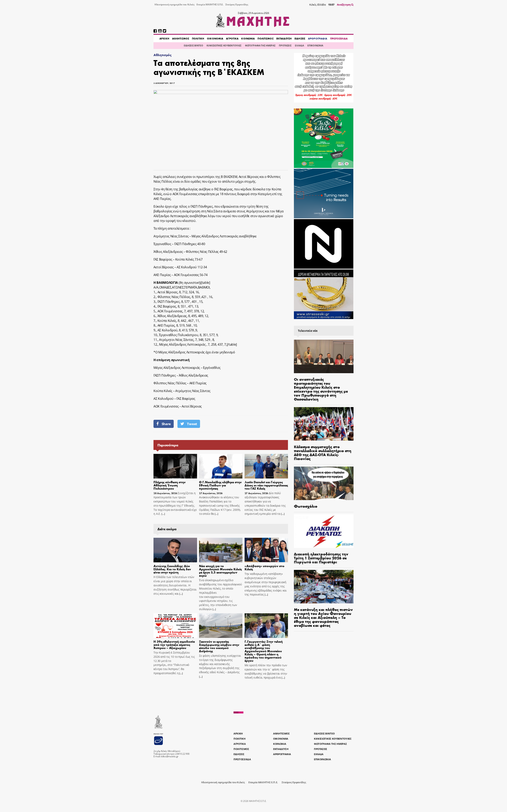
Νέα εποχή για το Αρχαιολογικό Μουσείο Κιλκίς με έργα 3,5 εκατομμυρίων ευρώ (220, 570)
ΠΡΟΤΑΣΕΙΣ (285, 45)
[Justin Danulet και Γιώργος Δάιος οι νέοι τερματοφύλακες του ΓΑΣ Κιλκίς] (266, 466)
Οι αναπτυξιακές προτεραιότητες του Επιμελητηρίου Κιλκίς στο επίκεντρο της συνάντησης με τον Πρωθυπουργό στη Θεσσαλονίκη (321, 389)
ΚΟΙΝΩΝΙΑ (248, 38)
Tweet (192, 424)
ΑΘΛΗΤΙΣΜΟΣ (180, 38)
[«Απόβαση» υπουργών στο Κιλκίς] (266, 550)
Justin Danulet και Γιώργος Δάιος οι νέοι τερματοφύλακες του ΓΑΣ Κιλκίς (266, 485)
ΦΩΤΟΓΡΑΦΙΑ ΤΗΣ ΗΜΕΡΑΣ (260, 45)
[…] (163, 514)
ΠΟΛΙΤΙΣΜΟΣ (265, 38)
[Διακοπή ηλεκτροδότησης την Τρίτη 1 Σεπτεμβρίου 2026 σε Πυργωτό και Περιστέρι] (324, 531)
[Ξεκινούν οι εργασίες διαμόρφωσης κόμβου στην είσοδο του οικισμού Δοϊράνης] (221, 625)
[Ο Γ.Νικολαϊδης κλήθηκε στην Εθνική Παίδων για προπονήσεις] (221, 466)
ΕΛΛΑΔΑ (299, 45)
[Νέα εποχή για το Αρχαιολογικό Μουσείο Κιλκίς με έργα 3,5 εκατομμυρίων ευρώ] (221, 550)
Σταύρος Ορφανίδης (236, 4)
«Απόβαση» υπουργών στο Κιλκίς (264, 567)
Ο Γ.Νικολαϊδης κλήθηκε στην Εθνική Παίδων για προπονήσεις (220, 485)
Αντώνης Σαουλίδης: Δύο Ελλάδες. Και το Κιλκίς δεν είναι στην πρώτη (172, 569)
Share (166, 424)
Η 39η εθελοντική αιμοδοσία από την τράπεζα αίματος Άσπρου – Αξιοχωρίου (174, 644)
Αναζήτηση (344, 4)
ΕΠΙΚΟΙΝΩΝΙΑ (315, 45)
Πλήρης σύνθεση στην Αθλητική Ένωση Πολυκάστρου (169, 485)
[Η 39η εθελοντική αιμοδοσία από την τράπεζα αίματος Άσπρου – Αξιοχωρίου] (175, 625)
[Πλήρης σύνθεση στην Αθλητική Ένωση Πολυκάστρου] (175, 466)
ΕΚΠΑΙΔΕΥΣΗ (284, 38)
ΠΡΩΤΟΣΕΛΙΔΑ (339, 38)
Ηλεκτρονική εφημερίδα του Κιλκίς (174, 4)
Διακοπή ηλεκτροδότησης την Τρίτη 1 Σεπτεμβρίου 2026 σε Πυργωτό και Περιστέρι (321, 557)
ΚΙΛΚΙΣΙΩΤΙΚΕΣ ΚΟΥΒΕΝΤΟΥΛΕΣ (224, 45)
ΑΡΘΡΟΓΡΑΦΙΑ (317, 38)
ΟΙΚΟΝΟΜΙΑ (215, 38)
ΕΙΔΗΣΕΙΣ (299, 38)
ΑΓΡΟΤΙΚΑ (232, 38)
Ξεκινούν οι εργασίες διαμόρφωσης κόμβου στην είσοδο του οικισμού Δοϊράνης (219, 646)
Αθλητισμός (162, 55)
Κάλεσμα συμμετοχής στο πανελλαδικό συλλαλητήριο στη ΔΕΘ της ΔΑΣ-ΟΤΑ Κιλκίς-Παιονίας (322, 452)
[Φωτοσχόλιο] (324, 483)
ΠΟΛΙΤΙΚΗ (198, 38)
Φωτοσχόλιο (305, 506)
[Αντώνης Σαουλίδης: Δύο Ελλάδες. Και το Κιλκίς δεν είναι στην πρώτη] (175, 550)
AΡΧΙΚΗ (164, 38)
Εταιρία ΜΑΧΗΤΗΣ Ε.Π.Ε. (209, 4)
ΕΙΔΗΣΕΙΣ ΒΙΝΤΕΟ (193, 45)
